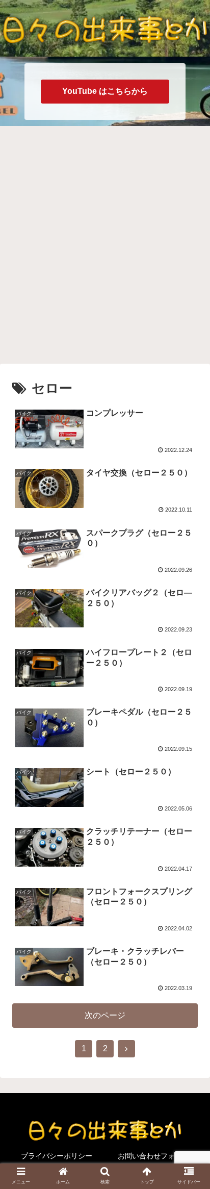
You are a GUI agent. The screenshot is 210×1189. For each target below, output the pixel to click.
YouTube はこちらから (105, 91)
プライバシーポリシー (56, 1156)
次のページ (105, 1015)
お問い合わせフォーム (153, 1156)
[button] (189, 950)
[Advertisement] (105, 243)
